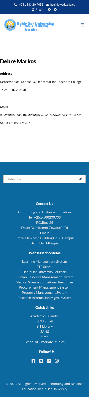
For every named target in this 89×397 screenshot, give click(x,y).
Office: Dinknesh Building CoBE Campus (45, 238)
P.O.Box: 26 (44, 222)
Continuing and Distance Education (44, 212)
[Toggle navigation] (85, 25)
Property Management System (44, 292)
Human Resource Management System (44, 277)
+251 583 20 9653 (30, 4)
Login (39, 9)
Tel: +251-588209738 (45, 217)
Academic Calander (44, 316)
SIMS (44, 336)
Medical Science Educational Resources (44, 282)
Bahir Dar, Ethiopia (45, 243)
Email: (44, 233)
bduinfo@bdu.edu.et (62, 4)
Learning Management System (44, 261)
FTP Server (45, 266)
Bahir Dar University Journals (45, 272)
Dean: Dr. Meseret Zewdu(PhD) (44, 227)
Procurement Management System (44, 287)
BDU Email (45, 321)
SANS (44, 331)
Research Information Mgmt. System (44, 297)
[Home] (27, 25)
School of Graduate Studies (44, 342)
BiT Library (45, 326)
